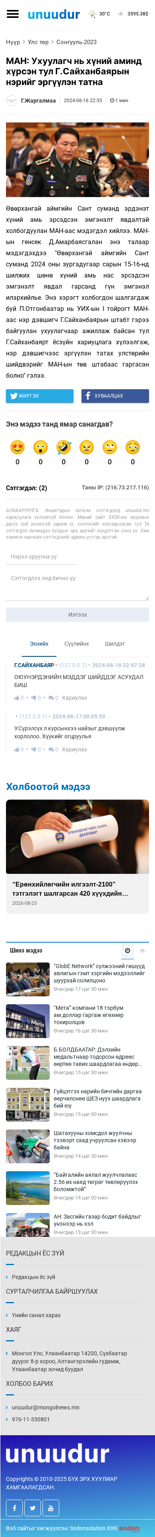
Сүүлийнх (76, 643)
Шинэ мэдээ (26, 950)
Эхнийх (39, 643)
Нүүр (13, 42)
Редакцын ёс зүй (33, 1277)
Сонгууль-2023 (76, 42)
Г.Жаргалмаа (38, 100)
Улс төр (38, 42)
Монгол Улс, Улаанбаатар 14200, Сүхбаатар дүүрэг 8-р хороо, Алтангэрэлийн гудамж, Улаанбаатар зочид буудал (69, 1361)
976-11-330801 (31, 1419)
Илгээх (77, 614)
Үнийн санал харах (36, 1315)
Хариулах (74, 698)
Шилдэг (115, 643)
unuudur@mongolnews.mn (45, 1407)
